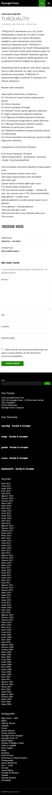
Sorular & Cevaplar (21, 426)
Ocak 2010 (6, 632)
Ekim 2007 (6, 677)
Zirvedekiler (6, 780)
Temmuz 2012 (7, 558)
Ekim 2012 (6, 551)
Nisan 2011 (6, 595)
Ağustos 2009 (7, 645)
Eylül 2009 (5, 642)
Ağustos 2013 (7, 526)
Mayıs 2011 (6, 593)
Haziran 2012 (7, 561)
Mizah (4, 751)
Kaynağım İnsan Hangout (12, 736)
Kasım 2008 (6, 665)
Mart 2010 (6, 627)
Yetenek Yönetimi (8, 778)
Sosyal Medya (7, 770)
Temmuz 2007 (7, 684)
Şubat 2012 (6, 570)
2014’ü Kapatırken (9, 405)
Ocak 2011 (6, 603)
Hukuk (4, 728)
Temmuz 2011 (7, 588)
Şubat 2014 (6, 511)
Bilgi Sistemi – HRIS (9, 718)
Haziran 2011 (7, 590)
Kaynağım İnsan (10, 3)
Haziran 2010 (7, 620)
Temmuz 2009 (7, 647)
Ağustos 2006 (7, 694)
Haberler (5, 726)
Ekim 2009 (6, 640)
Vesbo (19, 226)
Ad (3, 315)
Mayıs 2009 (6, 652)
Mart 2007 (6, 689)
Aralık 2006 (6, 692)
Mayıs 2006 (6, 699)
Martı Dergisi (6, 748)
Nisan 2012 (6, 565)
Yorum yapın (31, 24)
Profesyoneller (7, 761)
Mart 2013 (6, 538)
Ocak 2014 (6, 513)
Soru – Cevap (7, 765)
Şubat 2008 (6, 670)
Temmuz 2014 (7, 499)
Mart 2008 (6, 667)
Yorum (5, 279)
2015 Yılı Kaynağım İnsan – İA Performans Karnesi (22, 400)
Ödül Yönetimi (7, 756)
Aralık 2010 (6, 605)
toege (4, 437)
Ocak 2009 (6, 660)
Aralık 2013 (6, 516)
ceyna (4, 458)
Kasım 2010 (6, 608)
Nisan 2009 (6, 655)
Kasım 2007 (6, 675)
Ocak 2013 (6, 543)
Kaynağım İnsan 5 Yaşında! (12, 408)
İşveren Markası (8, 731)
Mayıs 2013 (6, 533)
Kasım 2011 (6, 578)
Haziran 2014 (7, 501)
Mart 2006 (6, 702)
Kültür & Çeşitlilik (8, 746)
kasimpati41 (7, 469)
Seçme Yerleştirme (9, 763)
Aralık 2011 (6, 575)
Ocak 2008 (6, 672)
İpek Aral (21, 24)
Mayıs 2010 (6, 622)
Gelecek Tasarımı (8, 723)
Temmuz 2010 (7, 618)
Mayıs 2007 (6, 687)
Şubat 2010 (6, 630)
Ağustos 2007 (7, 682)
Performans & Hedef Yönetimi (14, 758)
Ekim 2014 (6, 491)
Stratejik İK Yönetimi (11, 14)
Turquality (8, 226)
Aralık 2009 (6, 635)
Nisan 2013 (6, 536)
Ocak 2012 (6, 573)
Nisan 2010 (6, 625)
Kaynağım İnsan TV (9, 738)
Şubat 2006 (6, 704)
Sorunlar (5, 768)
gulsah (4, 447)
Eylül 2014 (5, 494)
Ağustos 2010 (7, 615)
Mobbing (5, 753)
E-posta (5, 326)
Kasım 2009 (6, 637)
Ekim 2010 (6, 610)
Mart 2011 (6, 598)
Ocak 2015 (6, 486)
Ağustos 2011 (7, 585)
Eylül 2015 (5, 484)
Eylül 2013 (5, 523)
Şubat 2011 (6, 600)
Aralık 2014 (6, 489)
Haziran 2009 (7, 650)
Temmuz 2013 (7, 528)
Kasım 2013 (6, 518)
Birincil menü (48, 3)
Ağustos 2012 (7, 556)
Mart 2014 (6, 508)
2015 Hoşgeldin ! (8, 403)
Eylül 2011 (5, 583)
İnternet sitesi (8, 338)
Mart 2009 (6, 657)
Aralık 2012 (6, 546)
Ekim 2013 (6, 521)
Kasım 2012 (6, 548)
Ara (2, 380)
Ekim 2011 (6, 580)
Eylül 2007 (5, 680)
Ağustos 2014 (7, 496)
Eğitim (4, 721)
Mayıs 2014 (6, 503)
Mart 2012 (6, 568)
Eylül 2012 (5, 553)
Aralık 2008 (6, 662)
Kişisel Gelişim (7, 741)
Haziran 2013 (7, 531)
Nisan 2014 (6, 506)
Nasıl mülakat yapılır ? (10, 249)
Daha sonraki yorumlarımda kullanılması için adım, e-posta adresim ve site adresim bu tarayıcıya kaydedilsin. (24, 353)
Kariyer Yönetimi (8, 733)
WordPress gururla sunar (10, 792)
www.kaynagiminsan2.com (12, 398)
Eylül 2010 (5, 613)
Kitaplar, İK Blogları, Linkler (12, 743)
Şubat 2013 (6, 541)
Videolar (4, 775)
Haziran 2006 (7, 697)
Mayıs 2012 (6, 563)
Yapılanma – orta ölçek (10, 239)
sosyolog (5, 426)
